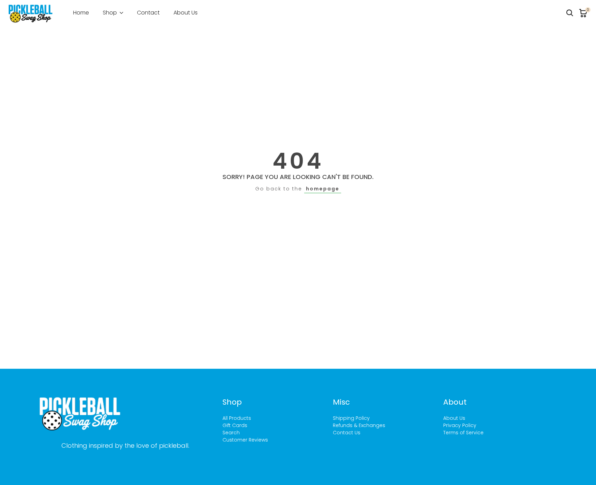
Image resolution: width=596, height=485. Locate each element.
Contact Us (346, 432)
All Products (236, 418)
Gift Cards (234, 425)
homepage (322, 188)
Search (231, 432)
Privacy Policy (459, 425)
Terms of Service (463, 432)
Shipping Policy (351, 418)
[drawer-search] (570, 13)
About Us (454, 418)
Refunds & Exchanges (359, 425)
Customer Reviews (245, 439)
